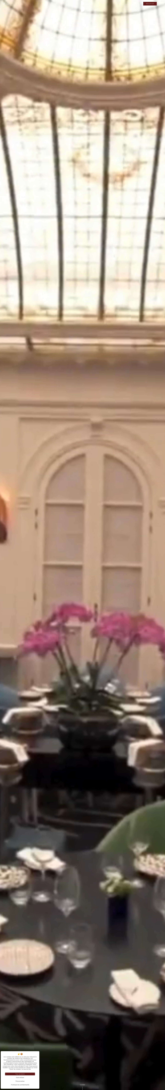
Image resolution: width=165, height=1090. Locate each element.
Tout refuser (20, 1077)
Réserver (150, 3)
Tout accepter (20, 1074)
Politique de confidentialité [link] (20, 1084)
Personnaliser (20, 1081)
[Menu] (4, 4)
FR (160, 3)
